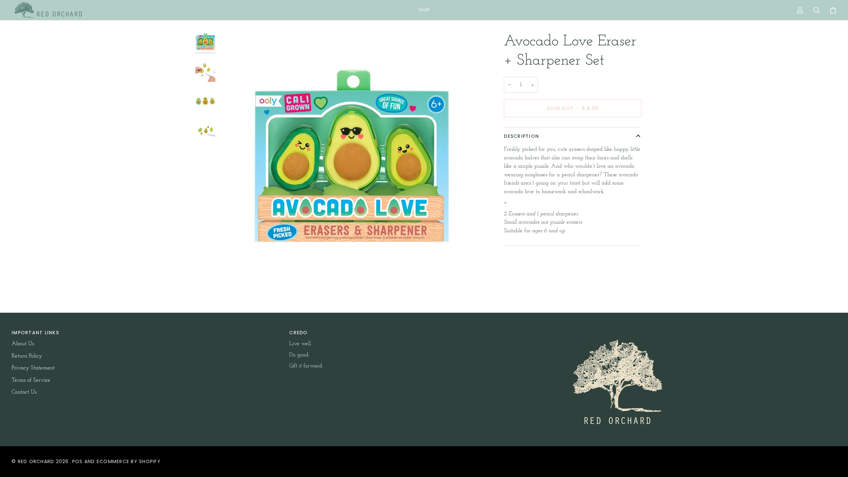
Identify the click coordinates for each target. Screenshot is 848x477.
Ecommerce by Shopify (129, 461)
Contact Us (24, 392)
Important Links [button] (35, 332)
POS (77, 461)
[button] (424, 10)
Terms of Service (31, 380)
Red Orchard (36, 461)
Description (521, 136)
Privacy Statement (33, 368)
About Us (23, 343)
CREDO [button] (298, 332)
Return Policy (27, 356)
